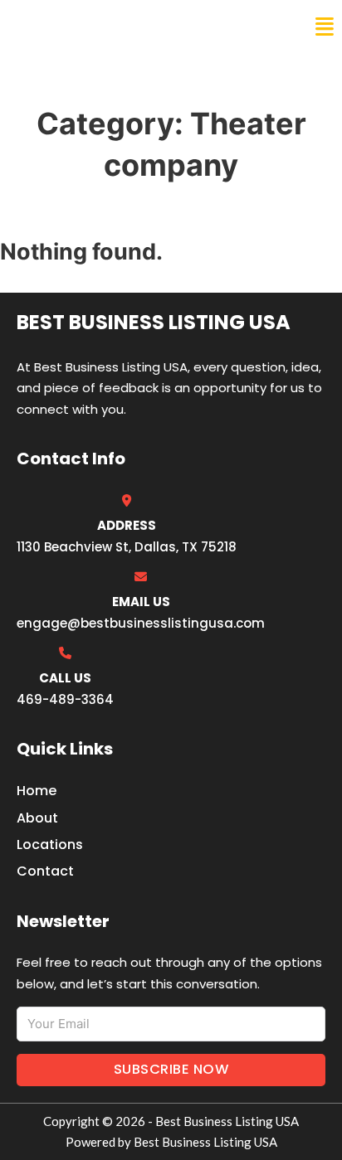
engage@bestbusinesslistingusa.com (141, 623)
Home (36, 790)
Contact (45, 871)
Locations (50, 844)
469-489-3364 (65, 699)
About (37, 818)
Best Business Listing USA (124, 26)
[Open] (324, 27)
